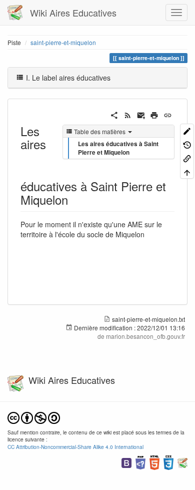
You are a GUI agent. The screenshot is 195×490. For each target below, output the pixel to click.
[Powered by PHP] (141, 461)
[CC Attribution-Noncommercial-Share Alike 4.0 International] (34, 416)
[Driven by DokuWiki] (183, 461)
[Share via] (114, 114)
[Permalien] (168, 114)
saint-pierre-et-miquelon (63, 42)
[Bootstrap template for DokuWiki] (127, 461)
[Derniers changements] (128, 114)
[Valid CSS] (169, 461)
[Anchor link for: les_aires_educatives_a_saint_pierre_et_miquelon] (74, 199)
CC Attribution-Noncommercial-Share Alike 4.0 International (76, 446)
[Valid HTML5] (155, 461)
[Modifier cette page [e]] (187, 130)
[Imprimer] (154, 114)
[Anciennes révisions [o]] (187, 144)
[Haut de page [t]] (187, 171)
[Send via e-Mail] (141, 114)
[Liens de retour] (187, 158)
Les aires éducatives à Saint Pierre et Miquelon (118, 148)
